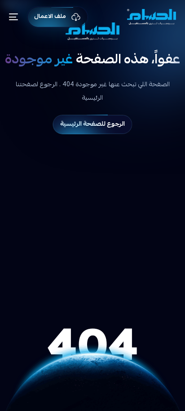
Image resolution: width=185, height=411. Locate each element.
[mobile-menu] (17, 17)
